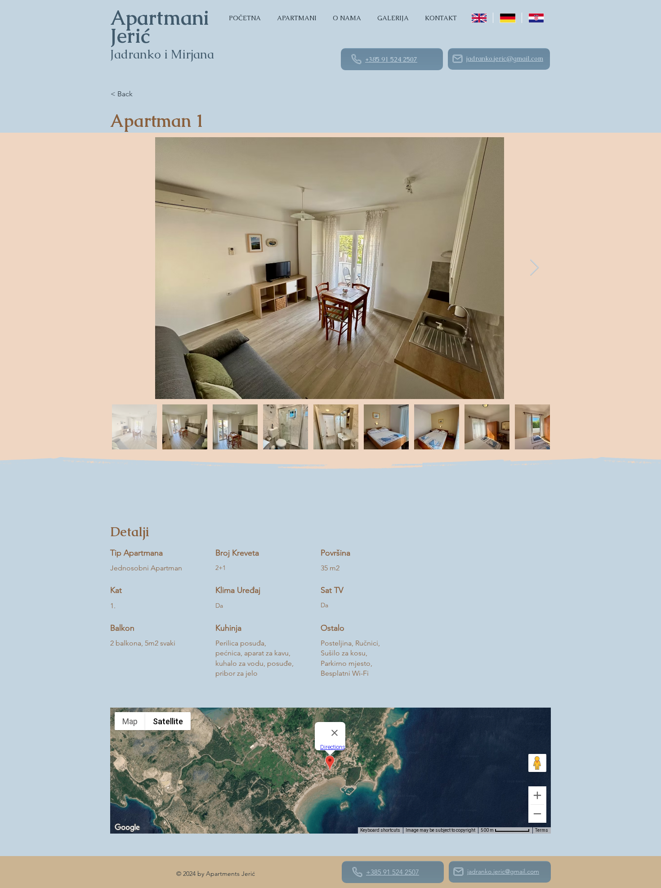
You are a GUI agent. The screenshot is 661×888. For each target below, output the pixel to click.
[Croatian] (536, 18)
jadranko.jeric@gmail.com (504, 58)
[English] (479, 18)
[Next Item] (534, 268)
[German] (507, 18)
